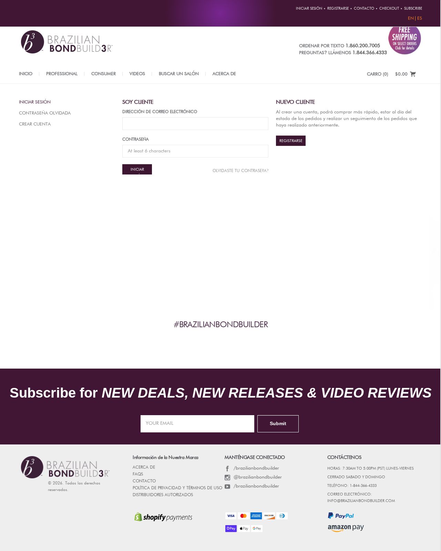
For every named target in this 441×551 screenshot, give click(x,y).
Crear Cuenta (35, 124)
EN (411, 18)
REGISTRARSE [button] (338, 8)
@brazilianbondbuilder (258, 477)
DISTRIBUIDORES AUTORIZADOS (163, 495)
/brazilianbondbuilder (256, 468)
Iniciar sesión (35, 102)
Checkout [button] (389, 8)
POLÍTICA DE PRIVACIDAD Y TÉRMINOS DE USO (177, 488)
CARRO (377, 74)
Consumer (103, 74)
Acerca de (224, 74)
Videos (137, 74)
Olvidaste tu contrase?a (240, 170)
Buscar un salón (179, 74)
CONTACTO (144, 481)
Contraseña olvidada (45, 113)
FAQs (138, 474)
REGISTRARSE (290, 141)
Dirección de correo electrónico (159, 112)
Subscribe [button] (413, 8)
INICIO (25, 74)
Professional (62, 74)
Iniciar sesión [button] (309, 8)
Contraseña (135, 140)
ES (419, 18)
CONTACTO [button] (364, 8)
